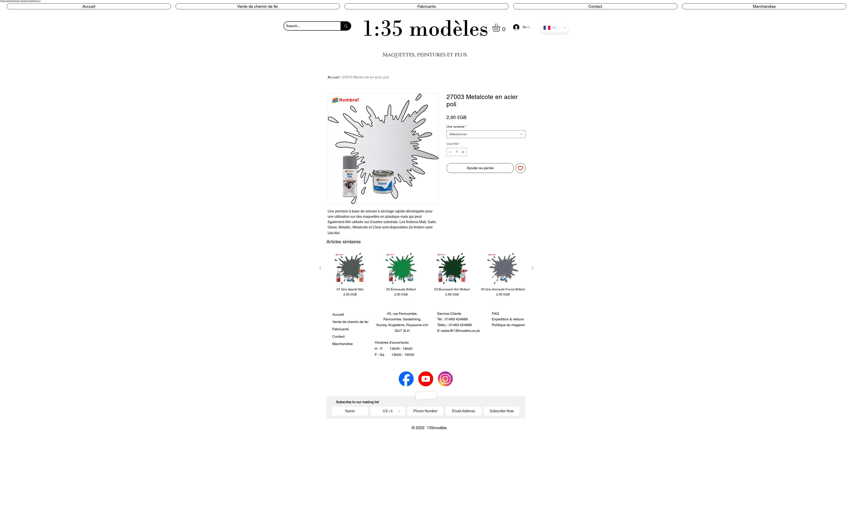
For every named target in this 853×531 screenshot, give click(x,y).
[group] (426, 275)
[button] (426, 6)
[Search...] (346, 26)
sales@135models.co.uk (460, 331)
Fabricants (340, 329)
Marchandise (342, 344)
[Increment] (463, 152)
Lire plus (334, 232)
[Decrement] (450, 152)
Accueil (333, 77)
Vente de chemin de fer (347, 322)
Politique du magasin (508, 325)
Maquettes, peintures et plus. (425, 54)
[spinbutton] (457, 152)
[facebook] (406, 378)
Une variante (456, 126)
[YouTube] (425, 378)
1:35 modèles (425, 28)
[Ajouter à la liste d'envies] (520, 168)
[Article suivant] (532, 268)
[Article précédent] (320, 268)
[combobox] (485, 134)
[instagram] (445, 378)
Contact (338, 336)
